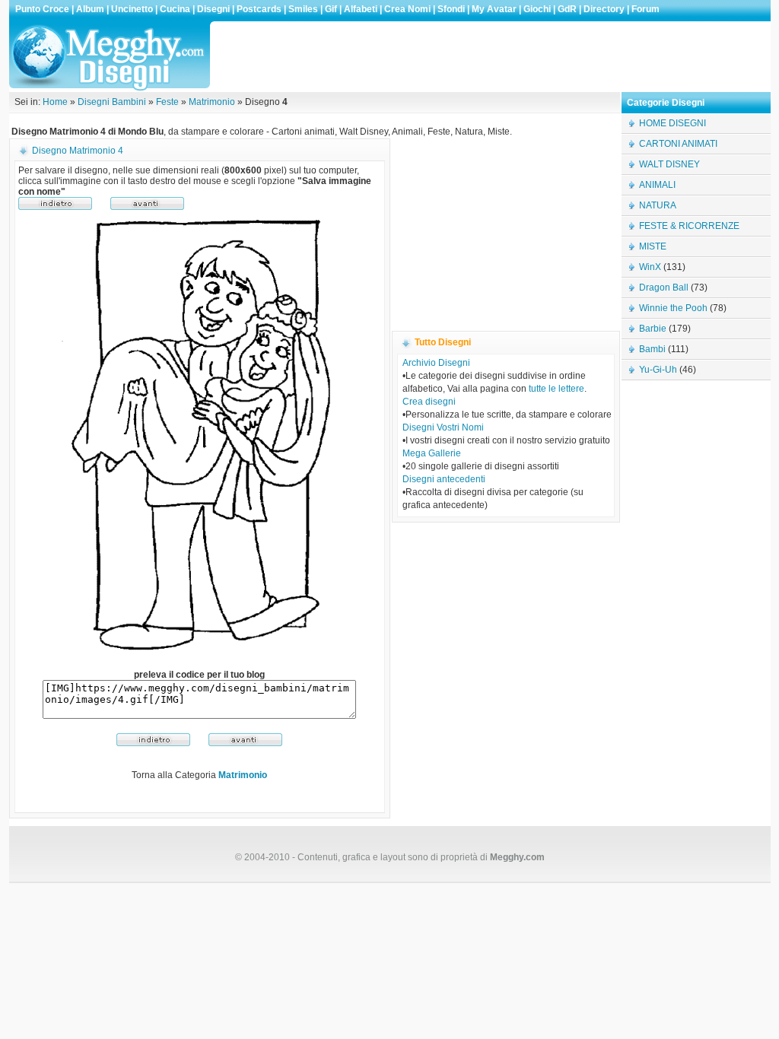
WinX (650, 267)
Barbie (652, 328)
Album (90, 9)
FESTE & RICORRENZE (689, 226)
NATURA (657, 205)
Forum (645, 9)
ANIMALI (657, 185)
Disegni (213, 9)
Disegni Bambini (112, 102)
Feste (167, 102)
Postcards (259, 9)
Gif (331, 9)
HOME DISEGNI (672, 123)
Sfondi (451, 9)
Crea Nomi (407, 9)
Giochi (537, 9)
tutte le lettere (556, 388)
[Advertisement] (491, 56)
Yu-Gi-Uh (658, 369)
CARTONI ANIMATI (678, 143)
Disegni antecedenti (443, 479)
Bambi (652, 349)
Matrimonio (212, 102)
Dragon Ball (663, 287)
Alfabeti (360, 9)
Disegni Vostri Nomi (443, 427)
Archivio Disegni (436, 362)
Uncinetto (132, 9)
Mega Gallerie (431, 453)
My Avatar (494, 9)
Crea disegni (429, 401)
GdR (567, 9)
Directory (604, 9)
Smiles (303, 9)
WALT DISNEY (669, 164)
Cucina (175, 9)
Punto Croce (42, 9)
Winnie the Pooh (673, 308)
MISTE (652, 246)
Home (55, 102)
